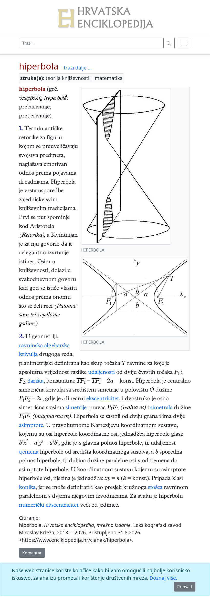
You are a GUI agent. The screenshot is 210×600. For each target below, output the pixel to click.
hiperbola (38, 66)
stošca (155, 488)
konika (27, 488)
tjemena (28, 452)
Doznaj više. (163, 577)
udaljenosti (101, 373)
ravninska (31, 346)
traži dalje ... (78, 67)
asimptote (31, 426)
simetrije (76, 408)
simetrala (161, 408)
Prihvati (184, 586)
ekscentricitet (102, 399)
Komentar (32, 553)
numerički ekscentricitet (49, 506)
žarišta (36, 381)
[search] (184, 43)
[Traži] (169, 43)
